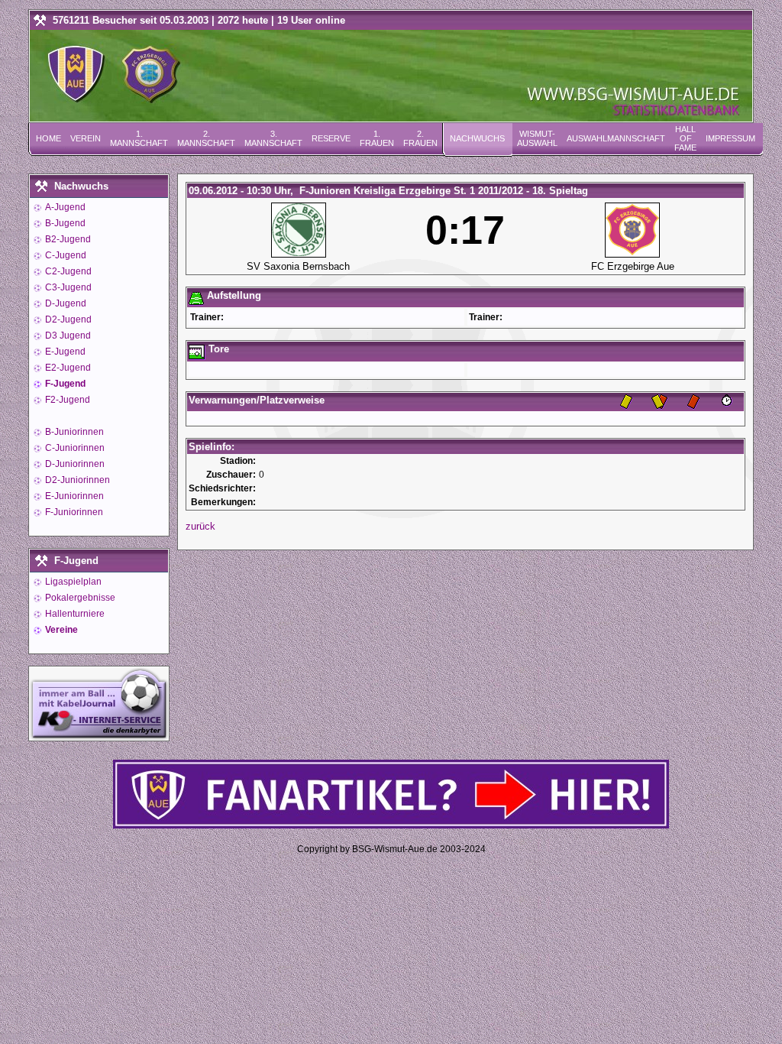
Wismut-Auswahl (537, 138)
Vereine (60, 629)
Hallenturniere (74, 613)
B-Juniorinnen (73, 431)
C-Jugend (64, 255)
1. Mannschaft (139, 138)
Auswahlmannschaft (616, 138)
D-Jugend (64, 303)
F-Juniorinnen (73, 512)
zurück (200, 526)
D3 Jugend (67, 335)
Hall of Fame (685, 138)
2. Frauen (420, 138)
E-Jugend (64, 351)
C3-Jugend (67, 287)
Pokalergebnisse (79, 597)
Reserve (331, 138)
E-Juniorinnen (73, 496)
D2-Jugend (67, 319)
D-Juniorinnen (74, 464)
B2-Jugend (67, 239)
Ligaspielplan (72, 581)
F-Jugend (64, 383)
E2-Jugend (67, 367)
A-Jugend (64, 207)
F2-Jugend (66, 399)
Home (48, 138)
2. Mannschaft (206, 138)
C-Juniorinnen (74, 448)
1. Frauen (377, 138)
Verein (85, 138)
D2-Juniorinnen (76, 480)
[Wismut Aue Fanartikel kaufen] (391, 825)
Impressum (730, 138)
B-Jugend (64, 223)
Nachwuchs (477, 138)
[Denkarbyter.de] (99, 736)
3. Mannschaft (273, 138)
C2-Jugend (67, 271)
